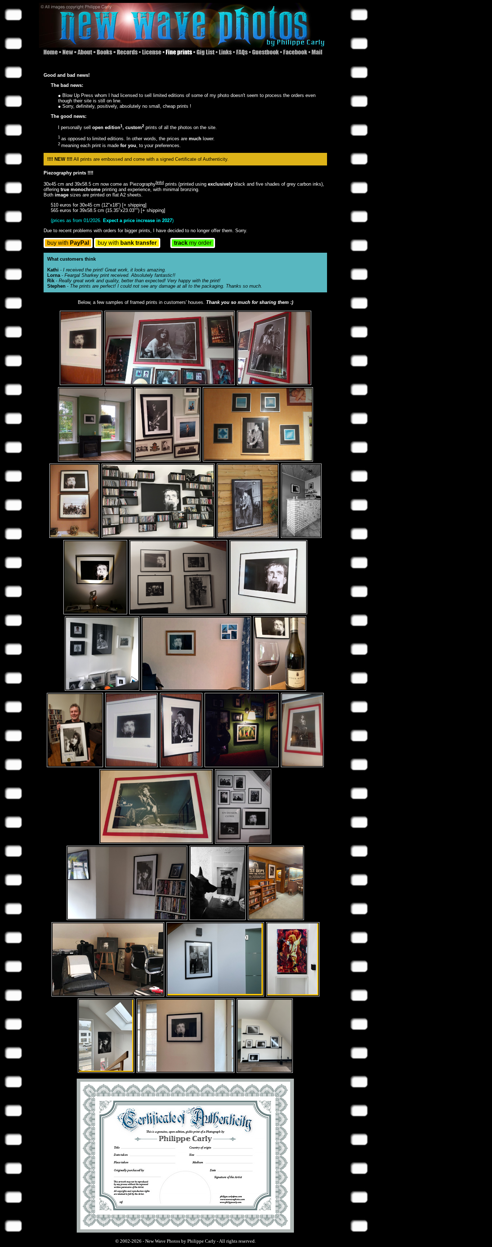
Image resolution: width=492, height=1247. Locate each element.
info (160, 182)
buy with (68, 243)
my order (192, 243)
